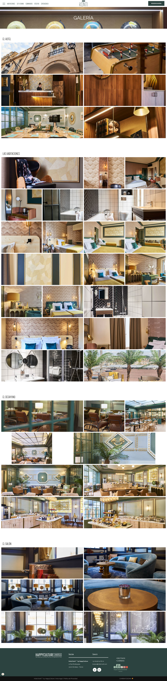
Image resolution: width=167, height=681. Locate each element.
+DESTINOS (120, 658)
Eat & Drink (20, 4)
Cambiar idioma (125, 678)
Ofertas (36, 4)
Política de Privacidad (70, 678)
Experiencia (44, 4)
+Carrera (120, 661)
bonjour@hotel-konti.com (99, 664)
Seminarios (29, 4)
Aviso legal (58, 678)
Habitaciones (11, 4)
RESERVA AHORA (156, 3)
